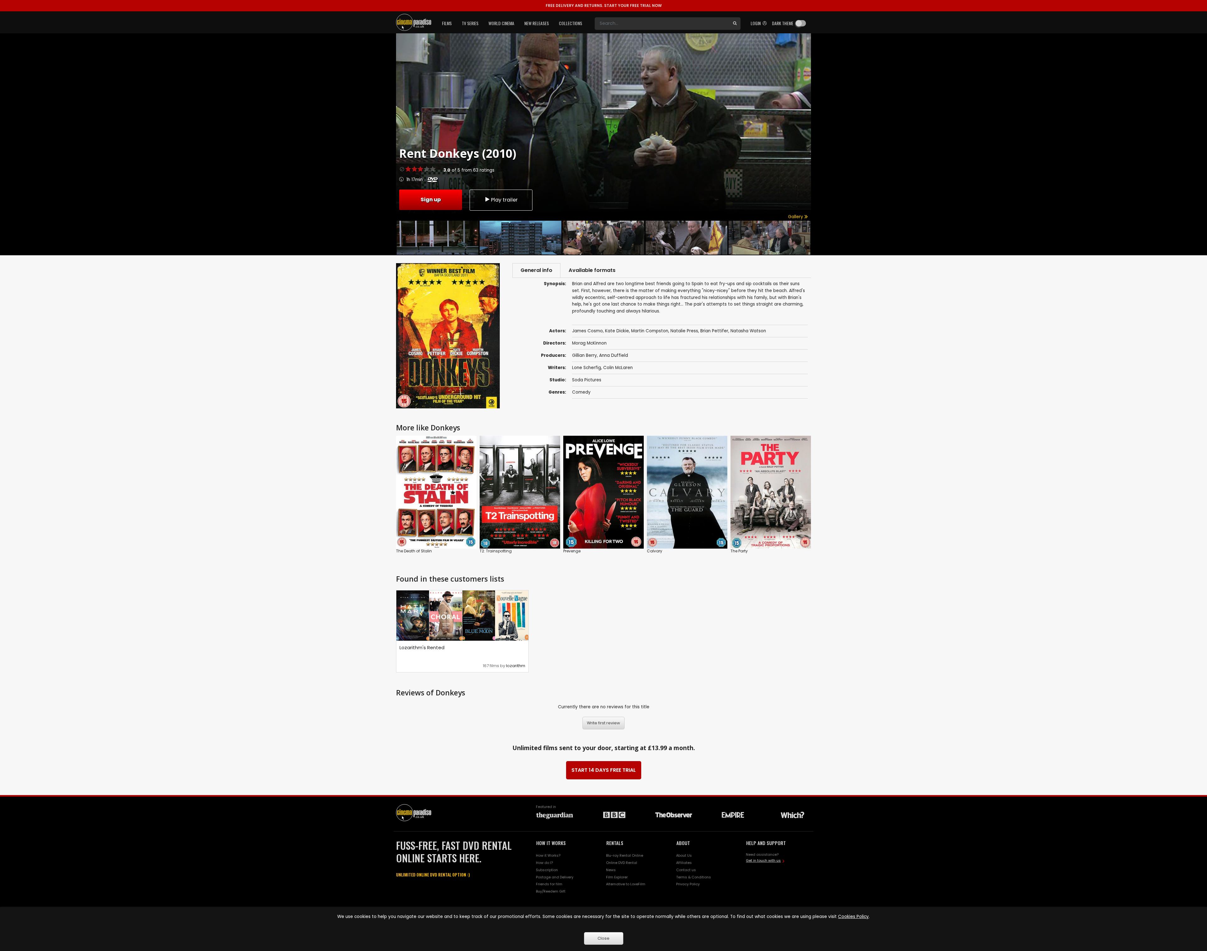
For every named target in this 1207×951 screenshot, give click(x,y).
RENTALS (614, 842)
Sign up (431, 199)
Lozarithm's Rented (422, 647)
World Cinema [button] (501, 23)
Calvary (654, 551)
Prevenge (572, 551)
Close (603, 938)
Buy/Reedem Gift (550, 891)
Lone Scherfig (586, 368)
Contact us (686, 869)
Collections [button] (570, 23)
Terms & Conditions (693, 877)
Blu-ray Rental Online (624, 855)
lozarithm (515, 666)
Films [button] (447, 23)
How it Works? (548, 855)
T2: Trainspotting (496, 551)
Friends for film (549, 884)
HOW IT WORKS (551, 842)
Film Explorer (617, 877)
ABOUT (683, 842)
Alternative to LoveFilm (625, 884)
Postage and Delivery (554, 877)
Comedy (581, 392)
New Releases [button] (536, 23)
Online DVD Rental (621, 862)
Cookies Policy (853, 917)
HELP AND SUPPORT (766, 842)
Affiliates (684, 862)
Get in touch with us (763, 860)
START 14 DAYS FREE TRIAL (603, 770)
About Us (684, 855)
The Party (739, 551)
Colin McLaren (618, 368)
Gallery (796, 217)
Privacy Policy (688, 884)
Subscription (547, 869)
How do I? (544, 862)
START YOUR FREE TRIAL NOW (604, 5)
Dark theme (782, 23)
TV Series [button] (470, 23)
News (611, 869)
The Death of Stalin (414, 551)
